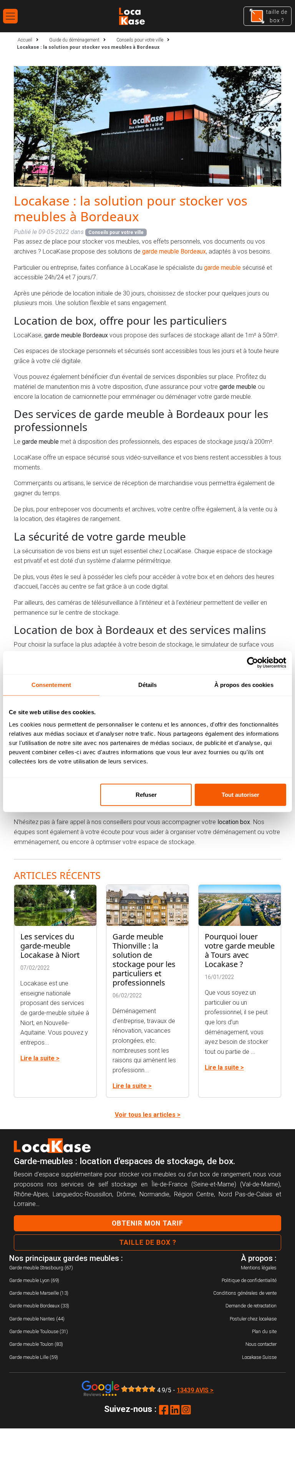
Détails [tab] (147, 685)
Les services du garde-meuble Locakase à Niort (50, 945)
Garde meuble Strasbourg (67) (41, 1268)
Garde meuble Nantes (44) (37, 1319)
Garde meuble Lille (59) (33, 1357)
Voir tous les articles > (148, 1114)
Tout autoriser (240, 794)
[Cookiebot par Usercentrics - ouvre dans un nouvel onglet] (252, 662)
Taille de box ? (147, 1242)
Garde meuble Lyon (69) (34, 1280)
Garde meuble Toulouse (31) (38, 1331)
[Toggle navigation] (10, 16)
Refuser (146, 794)
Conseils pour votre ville (116, 232)
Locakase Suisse (259, 1357)
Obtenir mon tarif (147, 1223)
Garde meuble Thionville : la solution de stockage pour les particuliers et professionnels (144, 959)
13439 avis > (195, 1390)
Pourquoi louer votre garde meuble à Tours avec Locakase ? (240, 950)
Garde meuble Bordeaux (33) (39, 1306)
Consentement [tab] (51, 685)
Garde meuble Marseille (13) (38, 1293)
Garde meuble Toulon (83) (36, 1344)
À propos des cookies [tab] (243, 685)
